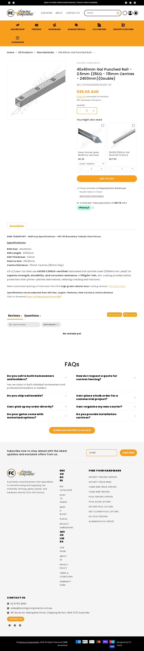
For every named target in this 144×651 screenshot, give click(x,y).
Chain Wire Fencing (99, 491)
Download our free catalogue (72, 430)
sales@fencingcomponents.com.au (31, 608)
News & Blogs (63, 510)
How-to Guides (63, 498)
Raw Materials (45, 52)
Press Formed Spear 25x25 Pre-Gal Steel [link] (88, 154)
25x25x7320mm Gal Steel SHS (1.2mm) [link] (119, 154)
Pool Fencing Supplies (101, 496)
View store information (92, 196)
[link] (91, 137)
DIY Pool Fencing (98, 516)
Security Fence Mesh (100, 482)
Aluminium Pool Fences (101, 521)
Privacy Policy (64, 566)
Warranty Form (65, 583)
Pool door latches (100, 501)
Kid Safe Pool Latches (101, 506)
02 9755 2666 (18, 603)
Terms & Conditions (66, 575)
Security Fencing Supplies (103, 477)
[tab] (32, 316)
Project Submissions (66, 526)
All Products (25, 52)
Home (10, 52)
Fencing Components (88, 63)
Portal (64, 519)
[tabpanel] (72, 332)
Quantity (81, 105)
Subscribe (128, 452)
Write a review (130, 314)
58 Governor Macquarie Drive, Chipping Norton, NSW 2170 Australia (50, 612)
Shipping (81, 96)
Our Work (63, 549)
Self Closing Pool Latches (104, 511)
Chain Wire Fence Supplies (103, 486)
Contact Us (15, 619)
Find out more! (117, 286)
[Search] (118, 13)
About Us (63, 558)
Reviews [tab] (15, 316)
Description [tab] (17, 226)
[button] (36, 26)
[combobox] (102, 13)
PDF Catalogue (66, 488)
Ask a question (114, 314)
